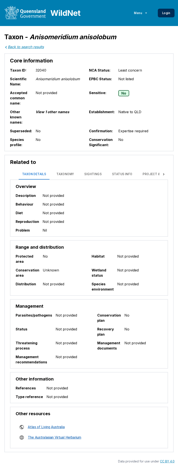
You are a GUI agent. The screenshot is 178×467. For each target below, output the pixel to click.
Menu (138, 13)
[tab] (34, 174)
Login (166, 13)
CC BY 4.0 (167, 461)
